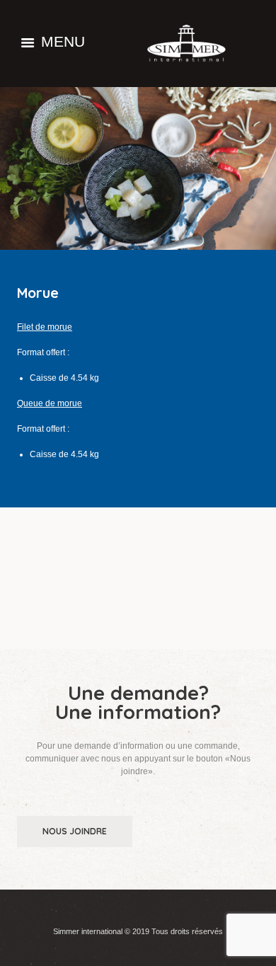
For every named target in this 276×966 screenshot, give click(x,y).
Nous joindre (74, 831)
